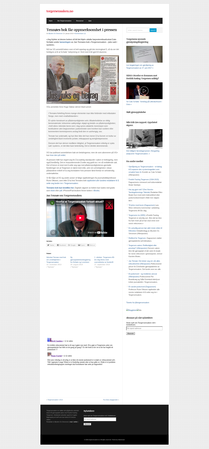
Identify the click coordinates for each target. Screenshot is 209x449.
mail (71, 422)
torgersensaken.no (59, 11)
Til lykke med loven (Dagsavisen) (142, 205)
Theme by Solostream (118, 439)
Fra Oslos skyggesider (110, 400)
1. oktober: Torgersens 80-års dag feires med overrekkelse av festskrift (104, 259)
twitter (76, 422)
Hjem (50, 21)
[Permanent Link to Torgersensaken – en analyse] (144, 138)
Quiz (89, 21)
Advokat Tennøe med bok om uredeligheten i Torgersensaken (56, 259)
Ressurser (80, 21)
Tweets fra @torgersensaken (137, 303)
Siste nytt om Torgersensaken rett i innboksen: (141, 324)
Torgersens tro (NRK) (137, 215)
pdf (61, 191)
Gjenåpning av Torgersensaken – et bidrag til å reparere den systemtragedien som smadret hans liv (145, 169)
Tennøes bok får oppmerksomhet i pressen (81, 29)
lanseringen (65, 42)
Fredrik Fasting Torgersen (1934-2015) (144, 179)
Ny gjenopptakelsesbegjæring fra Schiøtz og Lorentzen (80, 259)
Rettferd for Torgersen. (137, 238)
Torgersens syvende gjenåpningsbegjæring (137, 40)
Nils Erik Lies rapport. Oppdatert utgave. (141, 123)
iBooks (96, 191)
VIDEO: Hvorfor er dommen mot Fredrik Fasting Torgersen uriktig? (142, 77)
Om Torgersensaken (64, 21)
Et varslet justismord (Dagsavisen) (142, 287)
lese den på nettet (57, 155)
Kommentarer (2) (80, 33)
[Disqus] (82, 305)
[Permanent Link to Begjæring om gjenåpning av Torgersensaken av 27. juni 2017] (144, 54)
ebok (53, 191)
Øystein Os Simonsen (56, 33)
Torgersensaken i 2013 (55, 400)
